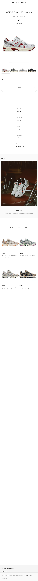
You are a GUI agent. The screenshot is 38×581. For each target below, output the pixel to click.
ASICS (13, 9)
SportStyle (19, 129)
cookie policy (29, 575)
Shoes (8, 9)
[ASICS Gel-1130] (5, 70)
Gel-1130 (19, 9)
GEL (19, 138)
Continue (4, 578)
